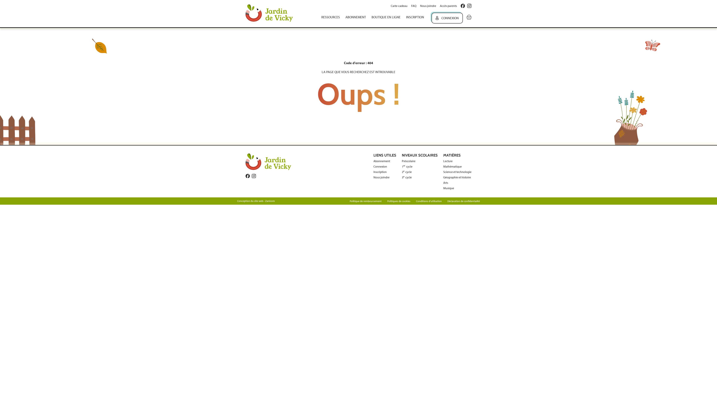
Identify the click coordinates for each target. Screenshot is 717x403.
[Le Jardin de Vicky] (268, 161)
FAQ (413, 6)
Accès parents (448, 6)
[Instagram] (469, 6)
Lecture (448, 161)
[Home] (272, 13)
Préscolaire (408, 161)
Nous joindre (428, 6)
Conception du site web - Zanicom (256, 201)
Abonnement (355, 17)
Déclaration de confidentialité (463, 201)
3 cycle (407, 177)
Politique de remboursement (366, 201)
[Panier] (469, 17)
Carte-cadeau (399, 6)
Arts (445, 183)
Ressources (330, 17)
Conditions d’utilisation (429, 201)
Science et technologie (457, 172)
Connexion (450, 18)
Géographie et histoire (457, 177)
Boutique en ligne (386, 17)
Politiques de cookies (398, 201)
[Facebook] (463, 6)
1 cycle (407, 166)
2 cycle (407, 172)
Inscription (415, 17)
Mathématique (452, 166)
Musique (448, 188)
